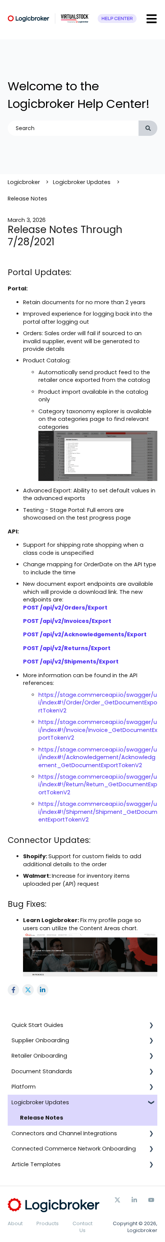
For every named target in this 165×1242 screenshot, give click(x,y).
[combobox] (73, 128)
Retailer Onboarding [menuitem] (39, 1055)
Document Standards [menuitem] (42, 1071)
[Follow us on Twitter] (117, 1200)
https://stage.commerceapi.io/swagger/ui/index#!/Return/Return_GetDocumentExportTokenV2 (97, 784)
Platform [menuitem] (24, 1086)
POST (31, 607)
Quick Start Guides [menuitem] (37, 1025)
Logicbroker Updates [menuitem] (40, 1102)
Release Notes (27, 198)
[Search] (148, 128)
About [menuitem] (15, 1223)
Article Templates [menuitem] (36, 1164)
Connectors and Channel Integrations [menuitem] (64, 1133)
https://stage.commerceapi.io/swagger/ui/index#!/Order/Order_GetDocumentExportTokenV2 (97, 702)
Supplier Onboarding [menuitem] (40, 1040)
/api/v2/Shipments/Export (79, 661)
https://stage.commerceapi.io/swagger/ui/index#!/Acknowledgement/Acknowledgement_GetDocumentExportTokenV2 (97, 757)
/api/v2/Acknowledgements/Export (93, 634)
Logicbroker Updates (82, 182)
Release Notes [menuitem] (41, 1117)
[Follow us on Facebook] (134, 1200)
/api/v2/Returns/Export (75, 648)
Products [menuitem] (47, 1223)
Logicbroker (24, 182)
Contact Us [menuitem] (82, 1227)
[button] (151, 1026)
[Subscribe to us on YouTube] (151, 1200)
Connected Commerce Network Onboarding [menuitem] (74, 1148)
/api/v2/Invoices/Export (75, 621)
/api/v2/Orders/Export (73, 607)
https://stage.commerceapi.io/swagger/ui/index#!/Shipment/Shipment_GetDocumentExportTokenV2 (97, 811)
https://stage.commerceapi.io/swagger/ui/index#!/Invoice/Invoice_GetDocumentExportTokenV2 (97, 730)
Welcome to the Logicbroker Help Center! (79, 95)
